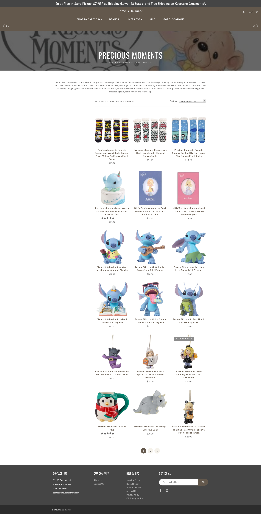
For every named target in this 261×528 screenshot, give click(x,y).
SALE (152, 19)
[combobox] (192, 101)
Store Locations (173, 19)
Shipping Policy (133, 480)
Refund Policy (132, 484)
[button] (108, 218)
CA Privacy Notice (134, 498)
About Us (98, 480)
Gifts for (134, 19)
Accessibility (132, 491)
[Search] (253, 26)
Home (110, 62)
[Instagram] (166, 490)
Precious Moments (125, 62)
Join (203, 482)
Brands (114, 19)
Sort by (173, 101)
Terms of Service (133, 487)
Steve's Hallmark (130, 11)
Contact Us (99, 484)
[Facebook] (160, 490)
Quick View (112, 130)
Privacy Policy (132, 495)
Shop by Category (89, 19)
